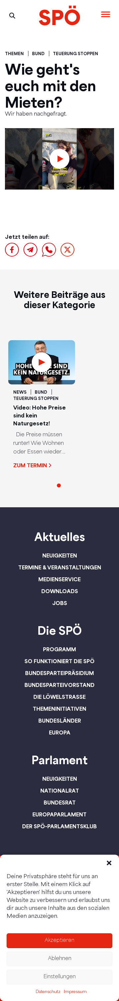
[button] (109, 863)
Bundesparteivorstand (59, 685)
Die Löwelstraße (59, 697)
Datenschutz (48, 992)
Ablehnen (59, 958)
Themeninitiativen (59, 708)
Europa (59, 732)
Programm (59, 649)
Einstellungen (59, 977)
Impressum (75, 992)
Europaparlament (59, 814)
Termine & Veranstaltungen (59, 567)
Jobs (59, 603)
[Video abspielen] (59, 159)
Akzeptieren (59, 940)
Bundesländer (59, 720)
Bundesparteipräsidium (59, 673)
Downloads (59, 591)
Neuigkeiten (59, 555)
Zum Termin (30, 465)
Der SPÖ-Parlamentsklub (59, 826)
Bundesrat (60, 802)
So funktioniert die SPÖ (59, 661)
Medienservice (59, 579)
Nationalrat (59, 790)
